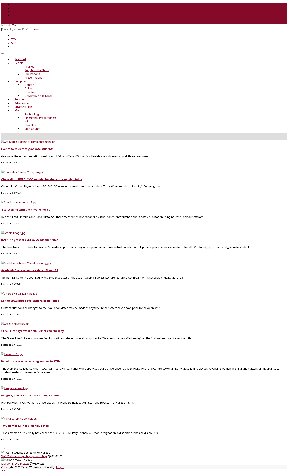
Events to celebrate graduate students (27, 149)
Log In (60, 467)
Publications (32, 74)
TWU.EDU (17, 4)
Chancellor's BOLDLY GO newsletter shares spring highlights (41, 179)
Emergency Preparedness (41, 118)
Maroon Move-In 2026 (15, 463)
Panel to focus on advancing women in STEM (31, 361)
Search (37, 29)
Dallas (28, 88)
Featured (20, 59)
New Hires (31, 125)
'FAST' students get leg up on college (24, 456)
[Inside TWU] (9, 25)
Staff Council (32, 129)
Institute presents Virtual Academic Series (29, 240)
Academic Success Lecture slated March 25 (29, 270)
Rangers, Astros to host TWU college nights (30, 395)
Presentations (33, 77)
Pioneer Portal (20, 12)
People (19, 63)
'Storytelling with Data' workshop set (26, 209)
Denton (29, 85)
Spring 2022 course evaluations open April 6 (30, 301)
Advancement (23, 103)
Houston (30, 92)
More (18, 110)
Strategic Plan (23, 107)
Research (20, 99)
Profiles (29, 66)
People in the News (37, 70)
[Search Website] (14, 43)
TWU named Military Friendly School (25, 426)
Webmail (16, 15)
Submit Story (9, 22)
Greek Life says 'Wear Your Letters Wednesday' (32, 331)
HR (26, 121)
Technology (32, 114)
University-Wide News (38, 96)
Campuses (21, 81)
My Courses (18, 8)
